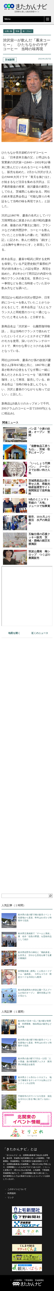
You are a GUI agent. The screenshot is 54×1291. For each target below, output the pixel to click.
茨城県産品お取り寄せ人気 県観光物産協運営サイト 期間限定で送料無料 (40, 487)
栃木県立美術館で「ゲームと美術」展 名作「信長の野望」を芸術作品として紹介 (35, 936)
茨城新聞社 (39, 1280)
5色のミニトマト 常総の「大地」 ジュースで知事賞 (40, 502)
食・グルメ (27, 31)
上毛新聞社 (17, 1280)
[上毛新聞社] (27, 1212)
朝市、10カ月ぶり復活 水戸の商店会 (39, 520)
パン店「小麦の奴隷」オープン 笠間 (39, 432)
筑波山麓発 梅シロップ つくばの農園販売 (39, 554)
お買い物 (8, 31)
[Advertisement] (27, 760)
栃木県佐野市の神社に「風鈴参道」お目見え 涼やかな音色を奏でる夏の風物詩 (35, 955)
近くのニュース (39, 633)
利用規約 (12, 1193)
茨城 (17, 31)
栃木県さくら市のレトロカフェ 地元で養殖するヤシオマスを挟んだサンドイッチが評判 (35, 1080)
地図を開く (14, 633)
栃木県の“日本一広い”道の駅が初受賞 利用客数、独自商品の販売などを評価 (35, 1024)
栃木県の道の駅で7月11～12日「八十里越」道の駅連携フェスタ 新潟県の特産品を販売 (35, 1061)
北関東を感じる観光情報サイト (27, 12)
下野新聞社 (28, 1280)
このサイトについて (17, 1189)
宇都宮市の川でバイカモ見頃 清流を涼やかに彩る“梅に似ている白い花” (35, 1099)
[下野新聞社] (27, 1219)
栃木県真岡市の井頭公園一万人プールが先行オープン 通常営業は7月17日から (35, 993)
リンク (11, 1197)
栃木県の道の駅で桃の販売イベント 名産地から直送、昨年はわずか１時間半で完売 (36, 917)
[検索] (50, 896)
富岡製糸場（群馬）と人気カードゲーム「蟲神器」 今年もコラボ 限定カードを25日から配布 (35, 974)
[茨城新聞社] (27, 1226)
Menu (7, 19)
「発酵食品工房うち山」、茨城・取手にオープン (39, 449)
